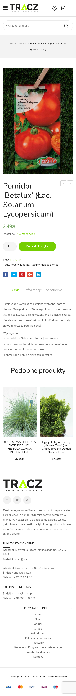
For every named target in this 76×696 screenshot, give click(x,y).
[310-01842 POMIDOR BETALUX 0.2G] (38, 121)
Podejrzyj (12, 435)
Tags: (6, 265)
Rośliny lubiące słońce (44, 265)
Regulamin (38, 643)
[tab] (17, 290)
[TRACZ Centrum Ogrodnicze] (24, 8)
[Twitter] (14, 274)
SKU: (6, 260)
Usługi (38, 624)
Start (38, 614)
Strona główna (18, 43)
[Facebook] (5, 274)
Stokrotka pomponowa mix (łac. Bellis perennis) (63, 183)
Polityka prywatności (38, 638)
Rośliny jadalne (20, 265)
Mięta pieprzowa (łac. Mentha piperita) (70, 183)
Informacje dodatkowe (43, 290)
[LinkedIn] (38, 274)
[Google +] (30, 274)
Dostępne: (9, 234)
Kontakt (38, 657)
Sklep (38, 619)
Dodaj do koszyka (37, 246)
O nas (38, 628)
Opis (16, 290)
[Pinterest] (22, 274)
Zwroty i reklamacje (38, 652)
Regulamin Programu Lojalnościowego (38, 647)
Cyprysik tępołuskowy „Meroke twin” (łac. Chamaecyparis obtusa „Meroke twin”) (56, 447)
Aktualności (38, 633)
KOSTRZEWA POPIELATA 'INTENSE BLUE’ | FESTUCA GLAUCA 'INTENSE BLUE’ (20, 447)
